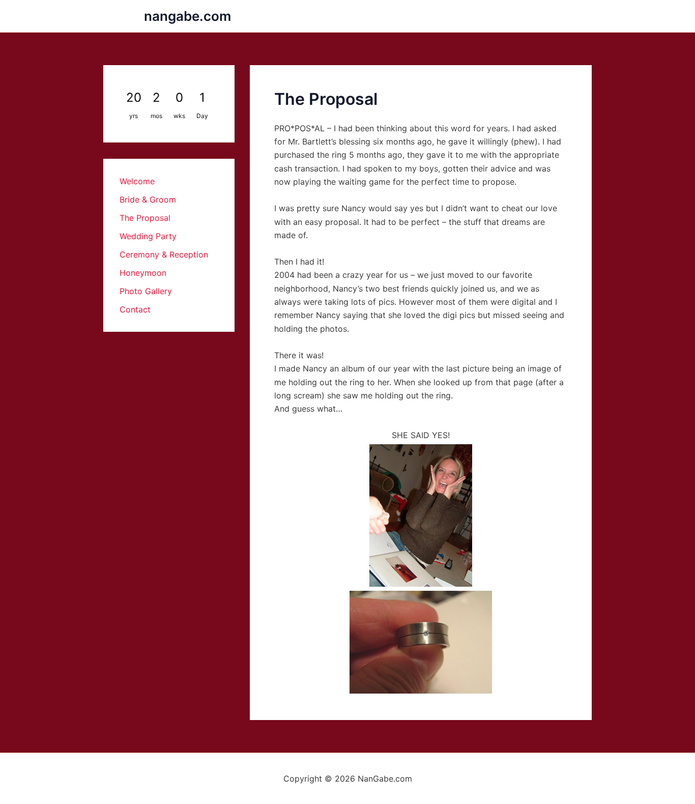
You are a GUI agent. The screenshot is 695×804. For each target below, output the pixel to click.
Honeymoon (143, 273)
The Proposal (145, 218)
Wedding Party (148, 236)
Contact (135, 309)
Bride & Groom (148, 199)
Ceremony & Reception (164, 254)
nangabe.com (187, 16)
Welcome (137, 181)
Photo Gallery (146, 291)
